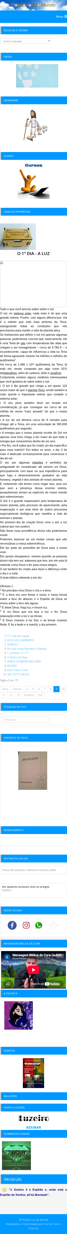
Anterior (17, 689)
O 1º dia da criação (18, 636)
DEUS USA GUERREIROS (20, 640)
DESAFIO (12, 665)
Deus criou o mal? (17, 670)
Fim (40, 695)
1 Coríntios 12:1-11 (18, 653)
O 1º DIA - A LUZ (33, 253)
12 (10, 695)
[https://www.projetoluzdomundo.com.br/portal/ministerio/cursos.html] (34, 181)
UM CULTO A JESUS (18, 674)
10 (63, 689)
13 (18, 695)
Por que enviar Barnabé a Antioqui (27, 648)
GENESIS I (12, 644)
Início (5, 689)
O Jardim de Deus (17, 657)
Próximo (29, 695)
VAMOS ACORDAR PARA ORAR (24, 661)
